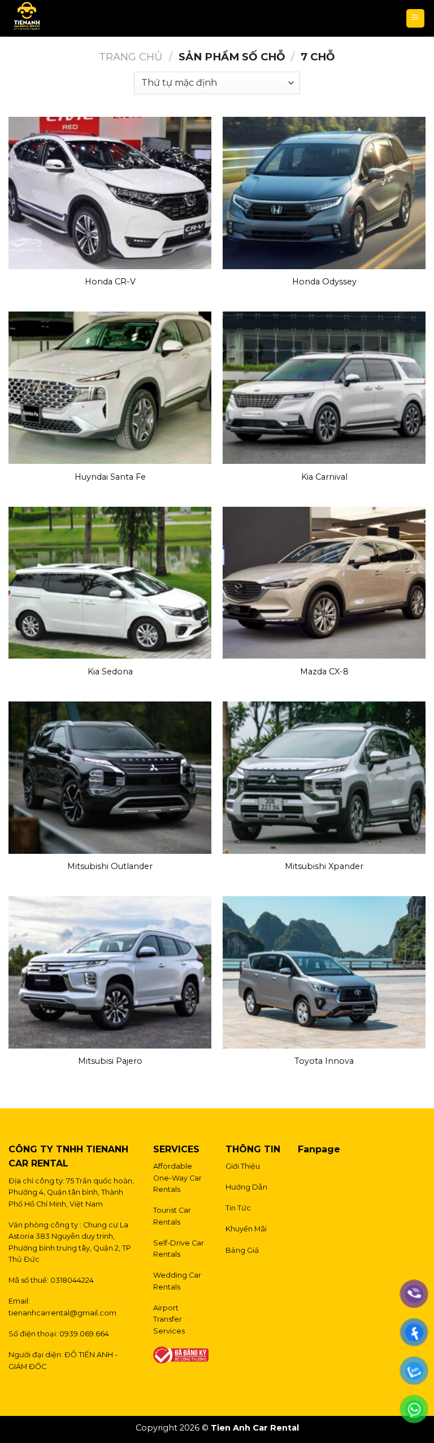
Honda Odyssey (324, 282)
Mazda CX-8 (324, 671)
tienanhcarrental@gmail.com (62, 1313)
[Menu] (415, 18)
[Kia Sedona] (109, 583)
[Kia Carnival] (324, 388)
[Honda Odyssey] (324, 193)
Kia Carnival (324, 477)
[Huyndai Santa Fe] (109, 388)
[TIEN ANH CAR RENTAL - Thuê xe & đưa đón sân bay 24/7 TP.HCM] (63, 18)
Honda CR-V (110, 282)
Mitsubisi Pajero (110, 1061)
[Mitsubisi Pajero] (109, 972)
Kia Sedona (110, 671)
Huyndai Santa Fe (110, 477)
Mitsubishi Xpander (324, 866)
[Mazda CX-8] (324, 583)
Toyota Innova (324, 1061)
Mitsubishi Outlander (110, 866)
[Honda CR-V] (109, 193)
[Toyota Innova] (324, 972)
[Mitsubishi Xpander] (324, 777)
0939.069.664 (84, 1334)
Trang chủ (131, 56)
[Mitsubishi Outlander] (109, 777)
